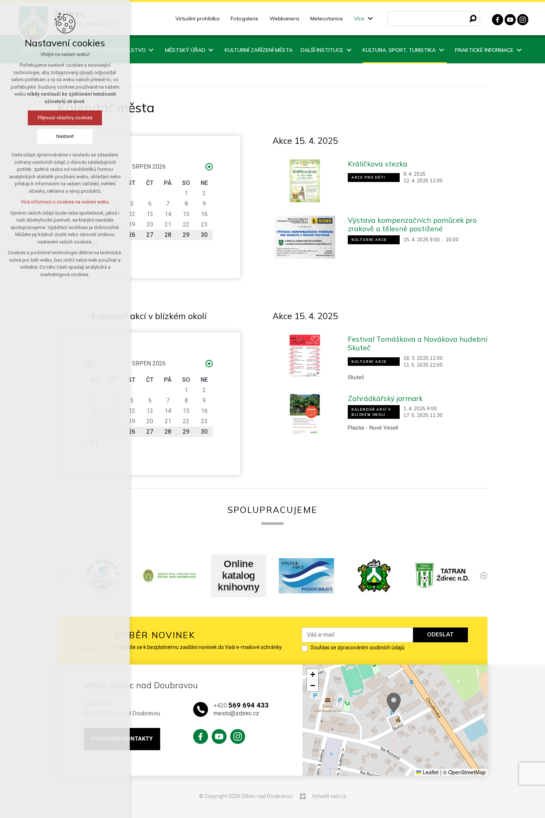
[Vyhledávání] (433, 18)
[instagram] (522, 18)
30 (204, 234)
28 (168, 234)
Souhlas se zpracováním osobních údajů (357, 647)
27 (149, 234)
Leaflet (430, 772)
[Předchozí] (483, 575)
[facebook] (497, 18)
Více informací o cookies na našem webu (65, 202)
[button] (394, 703)
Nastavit (65, 136)
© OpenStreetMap (464, 772)
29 (186, 234)
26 (132, 234)
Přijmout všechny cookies (65, 117)
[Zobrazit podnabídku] (370, 18)
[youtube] (510, 18)
